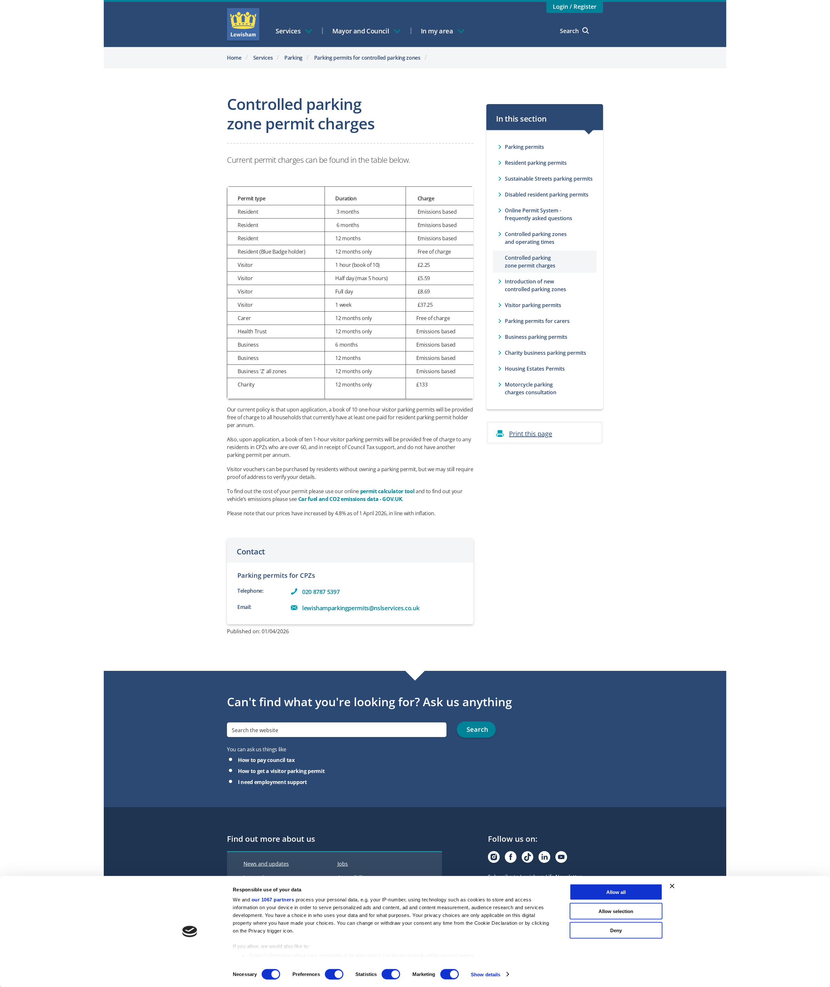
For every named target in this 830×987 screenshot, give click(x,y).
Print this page (530, 434)
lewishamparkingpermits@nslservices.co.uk (360, 608)
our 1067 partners (273, 899)
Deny (616, 930)
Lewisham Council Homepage (243, 24)
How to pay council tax (266, 760)
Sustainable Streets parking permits (549, 178)
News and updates (266, 863)
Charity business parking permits (545, 352)
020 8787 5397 (320, 592)
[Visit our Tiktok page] (527, 857)
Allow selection (616, 911)
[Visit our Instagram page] (494, 857)
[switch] (334, 974)
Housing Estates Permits (535, 368)
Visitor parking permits (533, 305)
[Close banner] (672, 886)
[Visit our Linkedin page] (544, 857)
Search (569, 31)
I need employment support (272, 782)
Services (263, 57)
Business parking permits (536, 336)
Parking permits (524, 146)
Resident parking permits (536, 162)
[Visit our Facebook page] (510, 857)
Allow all (616, 892)
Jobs (343, 863)
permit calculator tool (387, 491)
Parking (293, 57)
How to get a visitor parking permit (281, 771)
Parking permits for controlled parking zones (367, 57)
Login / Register (575, 6)
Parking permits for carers (537, 321)
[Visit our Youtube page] (561, 857)
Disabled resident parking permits (546, 194)
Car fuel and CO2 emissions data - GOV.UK (350, 499)
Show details (485, 974)
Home (234, 57)
